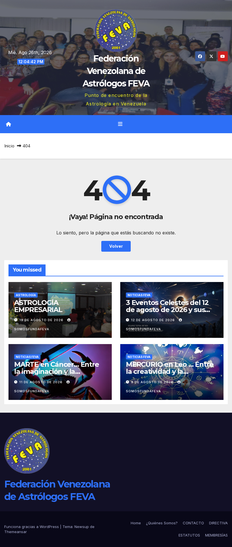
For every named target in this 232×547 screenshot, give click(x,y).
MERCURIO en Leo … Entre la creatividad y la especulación (169, 371)
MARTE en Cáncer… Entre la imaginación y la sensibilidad (56, 371)
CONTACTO (193, 523)
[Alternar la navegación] (120, 124)
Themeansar (15, 531)
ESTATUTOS (189, 535)
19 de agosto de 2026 (42, 320)
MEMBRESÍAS (216, 535)
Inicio (9, 146)
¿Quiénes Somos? (162, 523)
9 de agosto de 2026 (153, 382)
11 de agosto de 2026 (41, 382)
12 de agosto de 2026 (153, 320)
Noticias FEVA (139, 295)
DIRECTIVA (218, 523)
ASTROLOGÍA (26, 295)
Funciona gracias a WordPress (32, 526)
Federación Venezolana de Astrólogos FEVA (116, 71)
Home (136, 523)
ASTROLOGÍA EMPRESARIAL (38, 306)
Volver (116, 246)
